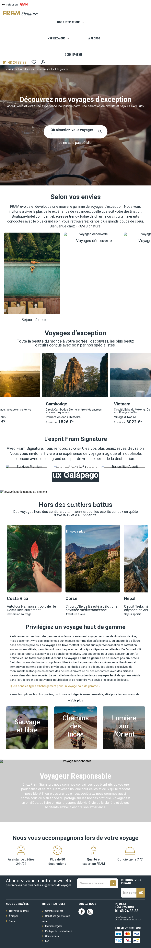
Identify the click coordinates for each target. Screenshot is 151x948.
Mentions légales (53, 926)
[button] (34, 277)
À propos (13, 915)
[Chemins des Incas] (75, 748)
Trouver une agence (19, 910)
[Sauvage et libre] (27, 748)
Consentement (52, 936)
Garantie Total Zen (54, 910)
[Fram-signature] (20, 15)
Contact (13, 921)
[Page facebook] (81, 911)
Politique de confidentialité (58, 931)
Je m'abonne (113, 883)
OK (141, 893)
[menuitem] (73, 22)
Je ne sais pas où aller (75, 143)
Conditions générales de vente (56, 918)
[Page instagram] (90, 912)
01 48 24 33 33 (15, 62)
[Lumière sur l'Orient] (124, 748)
